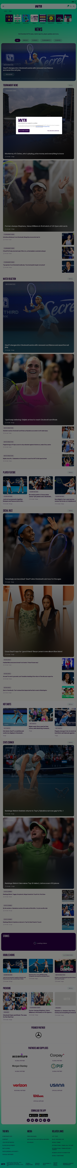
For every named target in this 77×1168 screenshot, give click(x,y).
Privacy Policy (46, 126)
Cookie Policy (39, 126)
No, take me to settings (53, 130)
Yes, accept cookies (24, 130)
